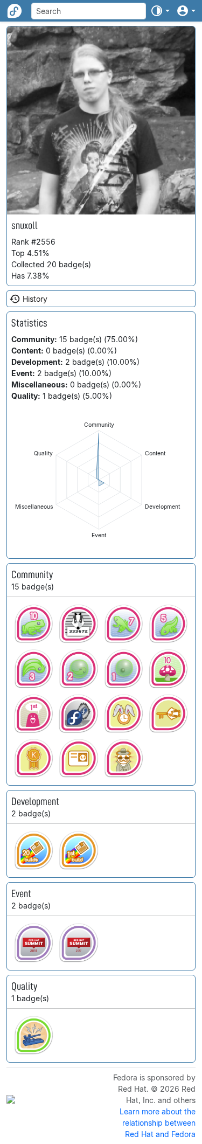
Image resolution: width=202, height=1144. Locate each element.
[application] (98, 480)
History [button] (35, 298)
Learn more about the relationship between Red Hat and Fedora (158, 1123)
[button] (160, 10)
